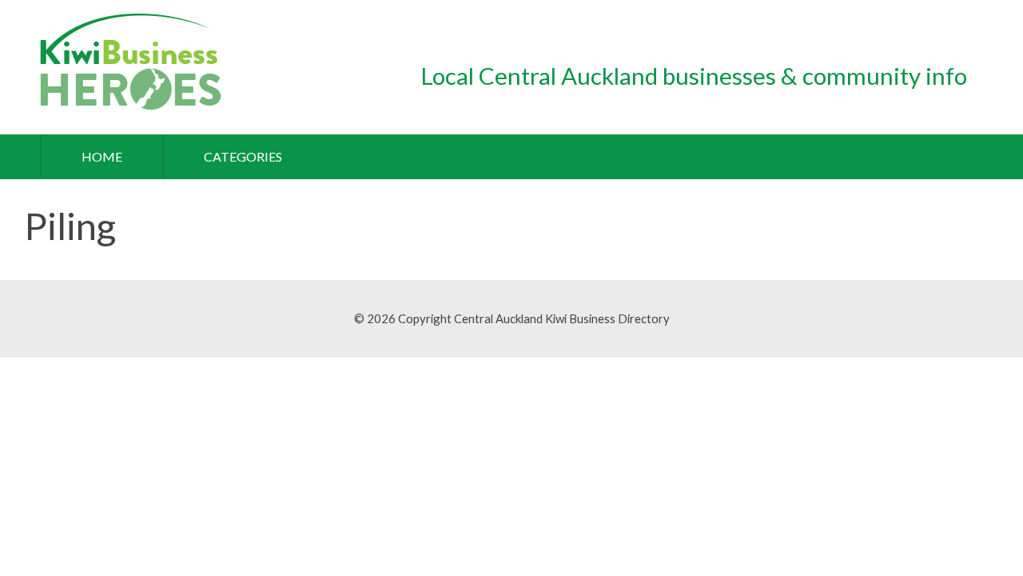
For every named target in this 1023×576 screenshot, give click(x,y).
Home (102, 156)
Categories (243, 156)
